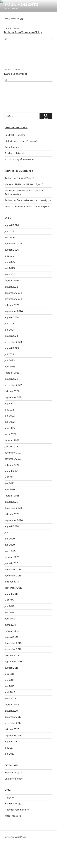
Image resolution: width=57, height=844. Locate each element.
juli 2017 (9, 747)
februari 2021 (12, 495)
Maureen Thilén (13, 184)
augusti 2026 (12, 225)
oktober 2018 (12, 655)
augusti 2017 (11, 741)
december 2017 (13, 717)
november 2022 (13, 385)
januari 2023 (11, 379)
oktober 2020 (12, 514)
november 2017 (13, 723)
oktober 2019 (12, 581)
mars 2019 (10, 624)
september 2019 (13, 588)
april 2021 (10, 489)
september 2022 (14, 397)
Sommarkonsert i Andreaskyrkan (34, 200)
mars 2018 (10, 698)
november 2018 (13, 649)
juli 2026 (9, 231)
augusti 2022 (12, 403)
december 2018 (13, 643)
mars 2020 (10, 551)
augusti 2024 (12, 317)
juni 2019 (9, 606)
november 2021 (13, 459)
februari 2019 (12, 631)
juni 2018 (9, 680)
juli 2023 (9, 354)
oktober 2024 (12, 305)
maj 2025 (10, 268)
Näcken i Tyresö (25, 178)
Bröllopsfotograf (13, 772)
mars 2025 (10, 274)
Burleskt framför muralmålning (23, 32)
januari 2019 (11, 637)
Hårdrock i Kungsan (15, 135)
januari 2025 (11, 286)
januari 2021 (11, 502)
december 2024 (13, 293)
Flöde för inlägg (13, 803)
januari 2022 (11, 446)
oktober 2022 (12, 391)
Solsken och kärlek (15, 153)
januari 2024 (11, 336)
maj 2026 (10, 237)
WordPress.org (13, 816)
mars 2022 (10, 434)
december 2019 (13, 569)
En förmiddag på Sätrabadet (20, 159)
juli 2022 (9, 409)
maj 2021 (9, 483)
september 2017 (13, 735)
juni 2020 (10, 538)
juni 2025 (10, 262)
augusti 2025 (12, 249)
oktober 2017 (12, 729)
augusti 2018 (12, 667)
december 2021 (13, 452)
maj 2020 (10, 545)
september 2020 (14, 520)
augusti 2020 (12, 526)
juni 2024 (10, 329)
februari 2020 (12, 557)
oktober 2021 (12, 465)
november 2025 (13, 243)
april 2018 (10, 692)
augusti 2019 (12, 594)
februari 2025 (12, 280)
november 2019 (13, 575)
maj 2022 (10, 422)
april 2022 (10, 428)
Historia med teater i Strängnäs (21, 141)
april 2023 (10, 366)
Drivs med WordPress (15, 837)
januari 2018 (11, 710)
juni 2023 (10, 360)
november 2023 (13, 342)
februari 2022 (12, 440)
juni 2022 (10, 415)
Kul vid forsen (12, 147)
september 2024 (14, 311)
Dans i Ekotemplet (15, 73)
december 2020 (13, 508)
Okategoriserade (14, 778)
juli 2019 (9, 600)
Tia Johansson (12, 190)
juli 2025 (9, 256)
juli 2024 (9, 323)
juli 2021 (9, 477)
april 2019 (10, 618)
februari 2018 (12, 704)
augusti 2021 (11, 471)
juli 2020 (9, 532)
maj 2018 (9, 686)
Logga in (9, 797)
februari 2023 (12, 372)
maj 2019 (9, 612)
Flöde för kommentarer (17, 809)
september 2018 (13, 661)
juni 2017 (9, 753)
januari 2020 (11, 563)
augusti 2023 (12, 348)
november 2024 (13, 299)
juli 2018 (9, 674)
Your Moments (21, 4)
